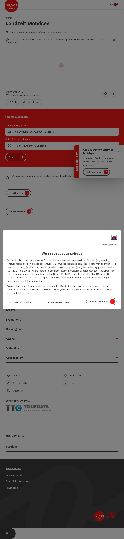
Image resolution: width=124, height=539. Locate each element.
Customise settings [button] (58, 302)
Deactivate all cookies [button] (19, 302)
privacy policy (109, 244)
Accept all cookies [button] (99, 301)
